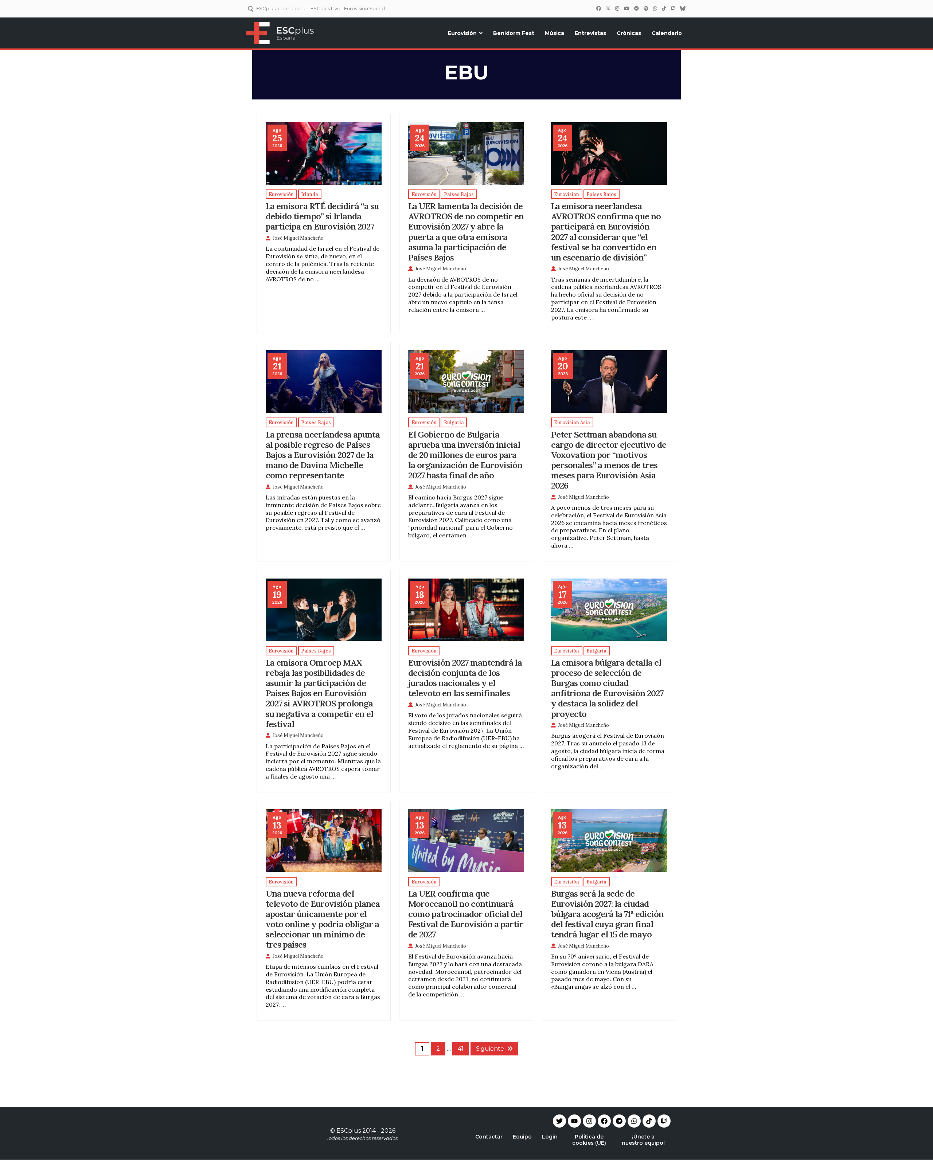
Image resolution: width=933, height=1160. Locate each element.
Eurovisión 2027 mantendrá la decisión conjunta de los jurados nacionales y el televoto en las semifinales (465, 677)
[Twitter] (608, 8)
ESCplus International (281, 8)
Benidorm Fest (513, 33)
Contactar (489, 1136)
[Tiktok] (649, 1121)
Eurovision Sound (364, 8)
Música (554, 33)
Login (550, 1136)
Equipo (522, 1136)
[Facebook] (598, 8)
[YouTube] (626, 8)
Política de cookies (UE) (589, 1139)
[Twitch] (673, 8)
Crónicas (629, 33)
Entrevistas (590, 33)
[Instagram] (617, 8)
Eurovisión (462, 33)
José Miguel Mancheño (298, 238)
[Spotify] (646, 8)
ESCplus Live (325, 8)
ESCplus (348, 1130)
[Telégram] (636, 8)
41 (461, 1048)
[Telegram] (619, 1121)
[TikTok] (663, 8)
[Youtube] (574, 1121)
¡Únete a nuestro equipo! (643, 1139)
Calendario (667, 33)
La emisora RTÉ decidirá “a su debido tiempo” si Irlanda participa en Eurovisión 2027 (322, 216)
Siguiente (490, 1048)
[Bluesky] (683, 8)
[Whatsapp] (634, 1121)
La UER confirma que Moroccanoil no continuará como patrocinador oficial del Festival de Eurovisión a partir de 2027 (465, 914)
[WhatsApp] (655, 8)
